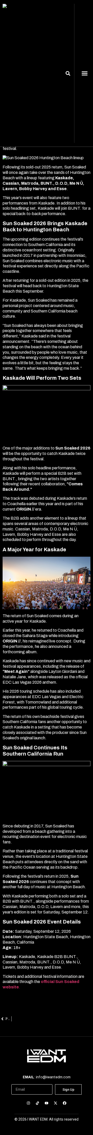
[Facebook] (64, 1103)
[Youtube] (46, 1103)
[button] (84, 73)
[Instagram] (28, 1103)
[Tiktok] (37, 1103)
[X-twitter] (55, 1103)
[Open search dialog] (68, 74)
